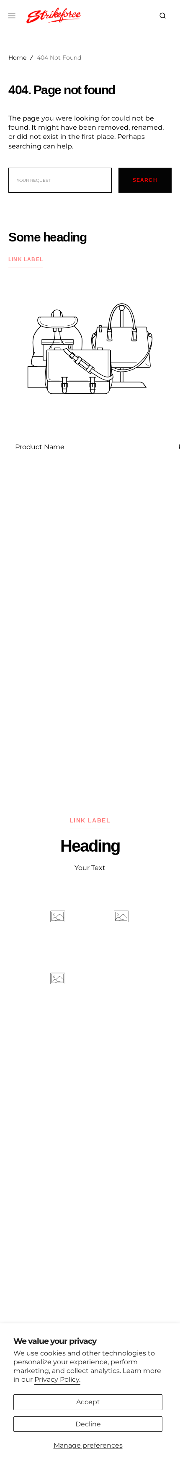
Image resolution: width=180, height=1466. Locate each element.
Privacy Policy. (57, 1379)
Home (17, 57)
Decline (88, 1424)
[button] (162, 16)
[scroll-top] (161, 1447)
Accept (88, 1402)
